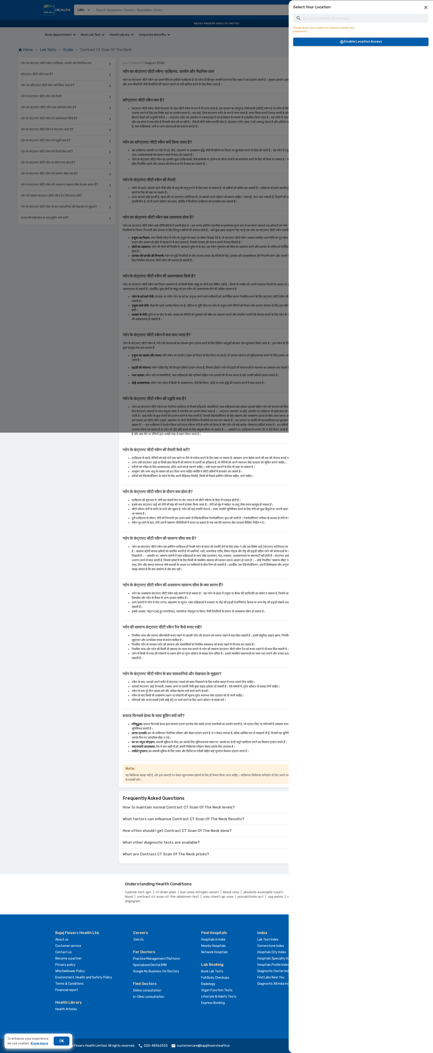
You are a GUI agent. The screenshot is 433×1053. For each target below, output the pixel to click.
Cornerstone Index (270, 946)
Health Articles (66, 1009)
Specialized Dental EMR (150, 965)
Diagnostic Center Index (274, 971)
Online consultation (147, 990)
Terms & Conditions (69, 984)
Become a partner (68, 958)
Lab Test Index (268, 939)
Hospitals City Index (271, 952)
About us (61, 939)
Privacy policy (65, 965)
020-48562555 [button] (156, 1046)
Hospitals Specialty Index (275, 958)
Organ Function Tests (217, 990)
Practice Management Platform (156, 959)
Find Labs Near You (270, 977)
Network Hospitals (214, 952)
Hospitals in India (213, 939)
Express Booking (213, 1003)
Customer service (68, 946)
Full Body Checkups (215, 978)
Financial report (66, 990)
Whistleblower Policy (70, 971)
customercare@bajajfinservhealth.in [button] (203, 1046)
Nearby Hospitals (213, 946)
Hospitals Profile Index (273, 965)
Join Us (138, 939)
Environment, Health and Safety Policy (83, 977)
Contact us (63, 952)
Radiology (208, 984)
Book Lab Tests (212, 971)
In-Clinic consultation (148, 997)
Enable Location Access (363, 41)
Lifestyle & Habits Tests (218, 996)
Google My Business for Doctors (156, 971)
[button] (425, 7)
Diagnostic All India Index (275, 984)
